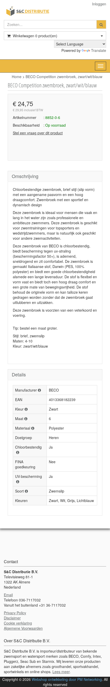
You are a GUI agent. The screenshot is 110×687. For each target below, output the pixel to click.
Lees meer (61, 671)
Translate (98, 50)
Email (8, 594)
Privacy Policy (15, 612)
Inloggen (99, 3)
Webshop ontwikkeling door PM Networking (67, 679)
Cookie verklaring (18, 623)
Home (16, 76)
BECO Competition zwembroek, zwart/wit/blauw (64, 76)
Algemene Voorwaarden (23, 628)
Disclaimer (12, 617)
